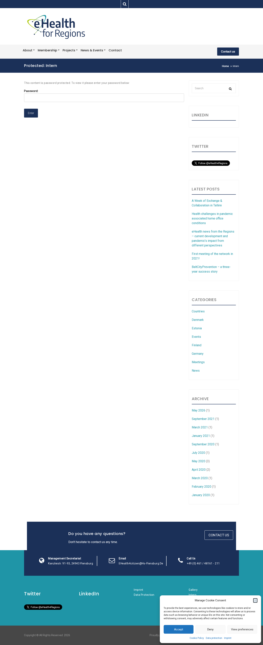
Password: (31, 91)
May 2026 (198, 410)
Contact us (228, 51)
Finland (196, 345)
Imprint (227, 638)
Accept (178, 629)
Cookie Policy (197, 638)
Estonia (197, 328)
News (196, 370)
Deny (210, 629)
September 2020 (203, 444)
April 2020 (199, 469)
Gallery (193, 589)
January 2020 (201, 495)
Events (196, 337)
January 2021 (201, 436)
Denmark (198, 320)
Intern (192, 594)
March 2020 (200, 478)
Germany (198, 353)
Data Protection (144, 594)
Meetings (198, 362)
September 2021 (203, 419)
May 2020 (198, 461)
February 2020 (201, 486)
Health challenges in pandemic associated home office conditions (212, 218)
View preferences (242, 629)
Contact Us (219, 535)
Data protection (214, 638)
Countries (198, 311)
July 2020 (198, 453)
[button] (255, 600)
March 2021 (200, 427)
